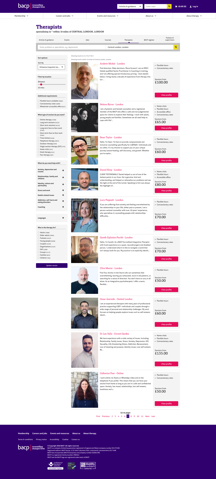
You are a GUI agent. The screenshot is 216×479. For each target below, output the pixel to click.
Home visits (46, 149)
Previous (106, 416)
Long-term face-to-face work (51, 129)
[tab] (52, 170)
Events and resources (106, 16)
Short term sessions (50, 125)
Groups (45, 252)
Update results (51, 265)
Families (45, 255)
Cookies (65, 439)
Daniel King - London (111, 169)
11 (142, 416)
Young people (47, 241)
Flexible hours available (51, 101)
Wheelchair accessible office (52, 106)
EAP (43, 249)
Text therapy (46, 155)
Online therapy (48, 120)
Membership (20, 16)
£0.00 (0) (182, 6)
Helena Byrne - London (111, 104)
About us (149, 16)
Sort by (41, 63)
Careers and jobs (63, 16)
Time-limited (47, 138)
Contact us (76, 439)
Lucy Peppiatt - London (111, 200)
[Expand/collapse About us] (155, 16)
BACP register (149, 41)
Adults (44, 232)
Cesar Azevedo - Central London (116, 299)
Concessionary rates (50, 104)
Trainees (45, 238)
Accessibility (54, 439)
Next (147, 416)
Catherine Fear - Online (112, 373)
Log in (195, 6)
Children (45, 258)
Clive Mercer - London (111, 268)
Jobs (87, 41)
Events (66, 41)
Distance (41, 82)
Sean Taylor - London (111, 137)
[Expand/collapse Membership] (27, 16)
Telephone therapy (49, 141)
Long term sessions (49, 122)
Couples (45, 244)
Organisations (47, 246)
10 (138, 416)
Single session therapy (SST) (52, 146)
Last (153, 416)
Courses (108, 41)
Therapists (128, 41)
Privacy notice (41, 439)
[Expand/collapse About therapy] (201, 16)
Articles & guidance (46, 41)
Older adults (47, 235)
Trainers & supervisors (169, 40)
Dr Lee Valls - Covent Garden (114, 333)
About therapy (193, 16)
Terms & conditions (25, 439)
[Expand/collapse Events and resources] (117, 16)
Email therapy (47, 152)
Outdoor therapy (48, 144)
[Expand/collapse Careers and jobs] (72, 16)
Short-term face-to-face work (51, 134)
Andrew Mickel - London (112, 63)
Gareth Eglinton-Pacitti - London (116, 237)
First (98, 416)
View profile (166, 95)
